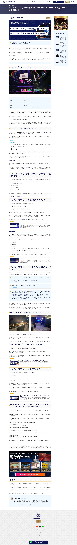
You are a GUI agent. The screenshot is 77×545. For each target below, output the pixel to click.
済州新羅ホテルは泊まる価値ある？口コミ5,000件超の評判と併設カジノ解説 (63, 61)
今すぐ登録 (59, 1)
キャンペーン (28, 1)
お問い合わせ (35, 1)
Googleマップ (15, 281)
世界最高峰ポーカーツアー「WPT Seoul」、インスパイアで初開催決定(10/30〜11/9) (63, 56)
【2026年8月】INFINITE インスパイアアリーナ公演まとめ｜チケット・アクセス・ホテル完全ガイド (63, 38)
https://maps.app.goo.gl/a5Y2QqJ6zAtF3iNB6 (31, 107)
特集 (41, 1)
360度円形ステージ (13, 142)
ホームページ (38, 532)
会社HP (38, 537)
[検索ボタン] (73, 1)
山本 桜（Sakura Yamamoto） (20, 498)
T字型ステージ (12, 140)
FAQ (51, 1)
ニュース (46, 1)
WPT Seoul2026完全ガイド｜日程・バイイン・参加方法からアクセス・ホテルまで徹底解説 (63, 51)
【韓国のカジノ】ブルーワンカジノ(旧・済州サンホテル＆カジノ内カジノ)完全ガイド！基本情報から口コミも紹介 (63, 44)
